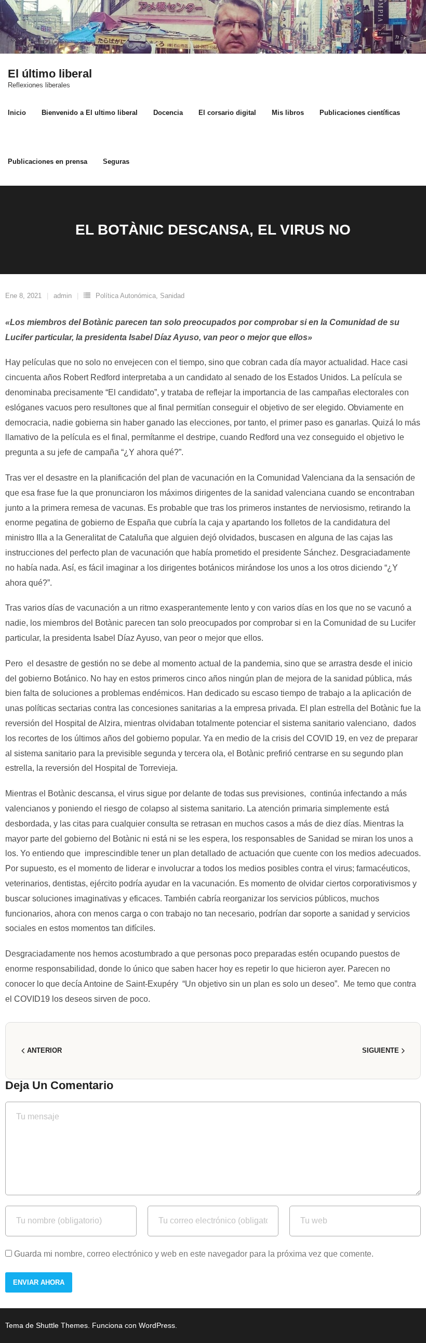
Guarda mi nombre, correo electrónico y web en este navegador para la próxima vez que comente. (194, 1253)
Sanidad (172, 296)
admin (63, 296)
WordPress (157, 1325)
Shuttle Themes (62, 1325)
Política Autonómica (126, 296)
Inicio (17, 113)
